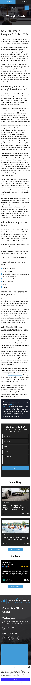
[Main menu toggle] (27, 8)
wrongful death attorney (15, 375)
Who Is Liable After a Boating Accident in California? (15, 539)
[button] (29, 667)
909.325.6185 (7, 407)
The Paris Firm (14, 404)
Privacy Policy (19, 682)
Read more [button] (5, 577)
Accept (15, 679)
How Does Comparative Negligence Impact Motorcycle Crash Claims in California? (15, 508)
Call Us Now (8, 2)
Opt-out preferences (12, 682)
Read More (5, 513)
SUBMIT (15, 468)
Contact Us (23, 2)
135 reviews (10, 564)
